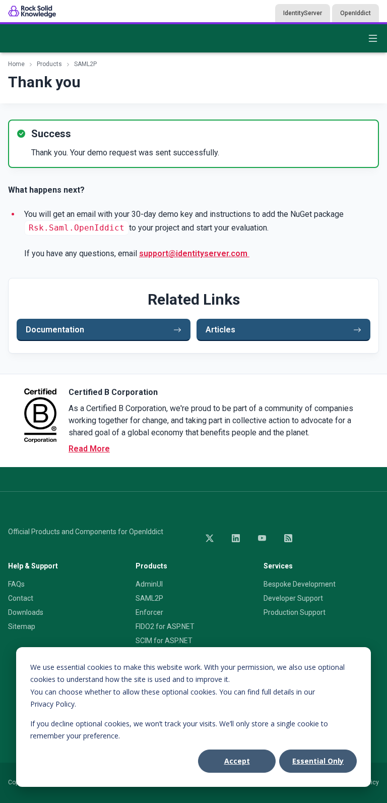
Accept (237, 761)
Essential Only (318, 761)
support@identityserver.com (194, 253)
